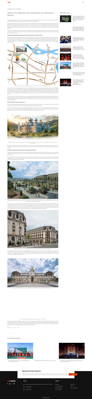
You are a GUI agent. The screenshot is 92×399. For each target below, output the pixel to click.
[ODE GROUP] (11, 2)
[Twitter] (18, 327)
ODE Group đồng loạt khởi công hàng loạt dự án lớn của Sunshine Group (79, 73)
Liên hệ (71, 386)
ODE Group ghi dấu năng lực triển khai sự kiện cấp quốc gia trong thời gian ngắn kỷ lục (78, 39)
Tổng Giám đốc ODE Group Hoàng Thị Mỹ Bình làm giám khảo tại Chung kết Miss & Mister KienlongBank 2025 (78, 82)
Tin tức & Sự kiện (58, 389)
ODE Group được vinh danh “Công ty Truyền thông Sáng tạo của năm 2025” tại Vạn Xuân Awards (78, 56)
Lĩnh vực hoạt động (59, 386)
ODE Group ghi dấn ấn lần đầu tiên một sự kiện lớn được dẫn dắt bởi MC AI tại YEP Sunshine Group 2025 (78, 28)
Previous (5, 353)
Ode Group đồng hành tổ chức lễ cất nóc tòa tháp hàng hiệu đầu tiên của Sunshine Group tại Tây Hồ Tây (78, 65)
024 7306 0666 (28, 389)
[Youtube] (9, 383)
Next (87, 353)
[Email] (15, 327)
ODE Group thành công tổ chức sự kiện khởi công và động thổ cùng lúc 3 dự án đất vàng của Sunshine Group (79, 18)
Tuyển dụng (72, 384)
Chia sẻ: (8, 327)
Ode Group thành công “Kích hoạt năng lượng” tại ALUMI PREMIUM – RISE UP (79, 48)
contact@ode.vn (29, 386)
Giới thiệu (57, 384)
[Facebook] (12, 327)
